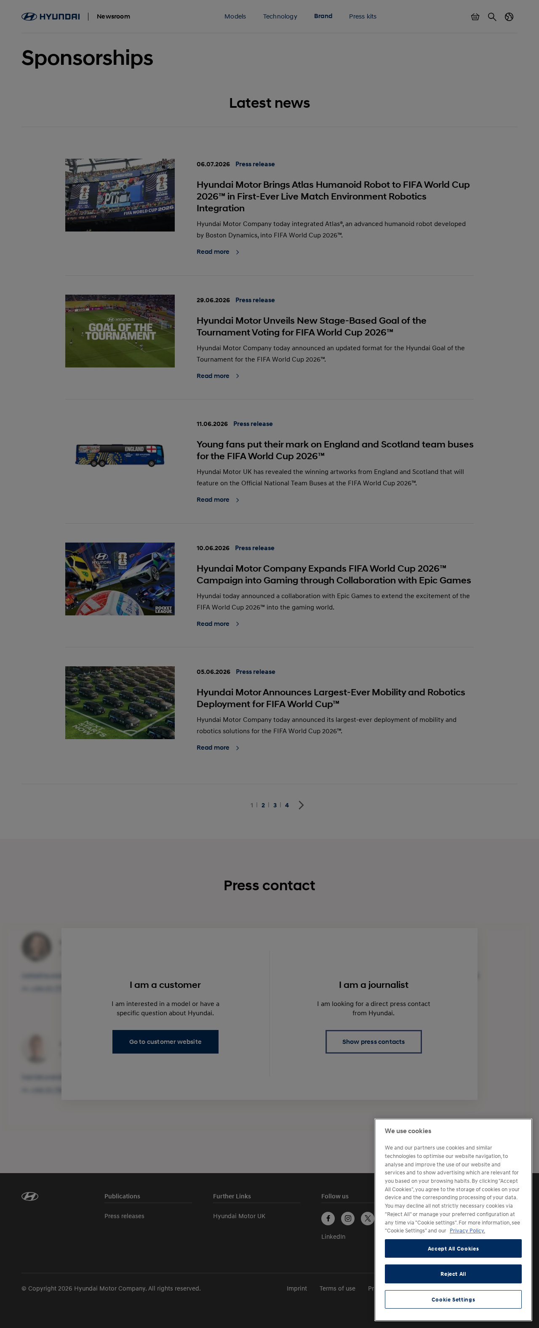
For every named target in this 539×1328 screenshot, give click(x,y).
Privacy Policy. (467, 1230)
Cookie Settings (453, 1299)
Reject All (453, 1273)
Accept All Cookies (453, 1248)
